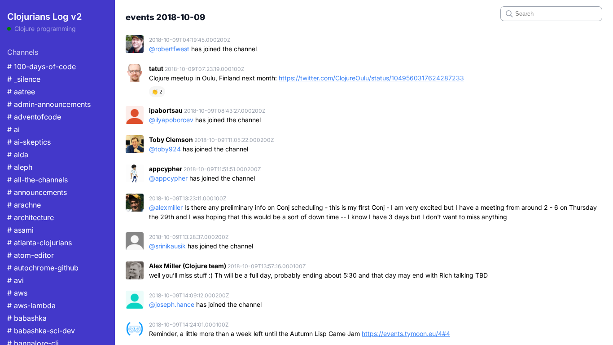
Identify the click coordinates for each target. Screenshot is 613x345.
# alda (17, 154)
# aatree (21, 91)
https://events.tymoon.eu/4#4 (406, 333)
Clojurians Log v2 (44, 16)
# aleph (19, 167)
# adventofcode (34, 116)
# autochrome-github (43, 267)
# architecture (30, 217)
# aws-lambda (31, 305)
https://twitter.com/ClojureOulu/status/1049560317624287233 (371, 78)
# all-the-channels (37, 179)
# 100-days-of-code (41, 66)
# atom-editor (30, 255)
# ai (13, 129)
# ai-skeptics (29, 141)
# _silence (23, 79)
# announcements (37, 192)
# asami (20, 230)
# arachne (24, 204)
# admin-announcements (49, 104)
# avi (15, 280)
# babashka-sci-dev (41, 330)
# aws (17, 292)
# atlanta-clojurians (39, 242)
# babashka (27, 318)
